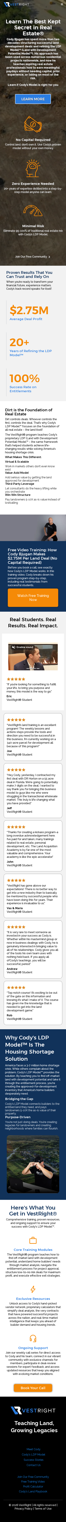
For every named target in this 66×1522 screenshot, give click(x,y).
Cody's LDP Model (33, 1454)
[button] (61, 4)
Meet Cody (33, 1449)
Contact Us (34, 1465)
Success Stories (33, 1459)
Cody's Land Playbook (33, 1491)
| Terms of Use (42, 1508)
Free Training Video (33, 1481)
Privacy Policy (23, 1508)
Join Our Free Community (31, 256)
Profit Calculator (33, 1486)
